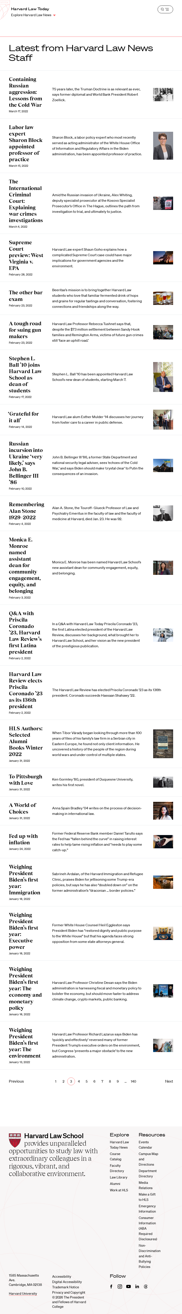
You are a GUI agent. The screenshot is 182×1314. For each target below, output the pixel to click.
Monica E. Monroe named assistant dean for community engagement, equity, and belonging (25, 565)
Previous (16, 1081)
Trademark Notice (65, 1287)
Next (169, 1081)
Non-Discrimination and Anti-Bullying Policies (149, 1256)
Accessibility (61, 1276)
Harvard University (23, 1293)
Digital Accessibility (67, 1281)
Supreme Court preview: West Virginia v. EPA (26, 255)
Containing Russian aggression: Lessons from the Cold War (25, 92)
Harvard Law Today (30, 9)
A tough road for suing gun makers (25, 329)
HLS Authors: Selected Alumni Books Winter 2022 (26, 741)
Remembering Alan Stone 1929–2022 (26, 510)
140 (133, 1081)
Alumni (115, 1183)
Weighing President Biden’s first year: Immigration (24, 879)
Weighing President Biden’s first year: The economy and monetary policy (25, 988)
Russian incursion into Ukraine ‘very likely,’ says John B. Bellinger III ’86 (26, 463)
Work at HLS (119, 1190)
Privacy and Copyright (68, 1292)
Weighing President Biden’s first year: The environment (25, 1043)
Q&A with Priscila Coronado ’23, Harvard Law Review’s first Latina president (25, 632)
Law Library (118, 1177)
